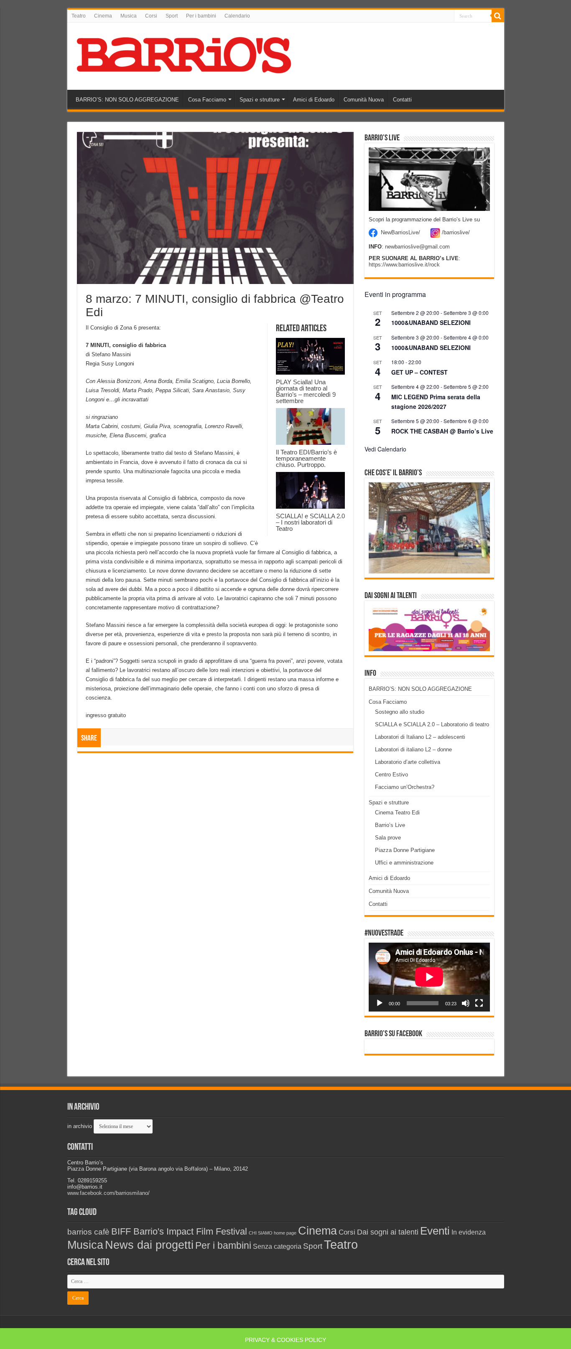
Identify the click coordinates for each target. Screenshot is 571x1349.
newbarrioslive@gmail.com (417, 246)
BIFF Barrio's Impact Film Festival (179, 1232)
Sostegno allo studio (399, 712)
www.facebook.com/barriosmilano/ (108, 1193)
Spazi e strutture (260, 99)
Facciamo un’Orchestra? (404, 787)
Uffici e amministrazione (404, 863)
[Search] (498, 16)
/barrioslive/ (456, 232)
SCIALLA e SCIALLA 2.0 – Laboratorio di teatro (432, 724)
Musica (128, 16)
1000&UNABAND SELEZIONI (431, 322)
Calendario (237, 16)
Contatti (402, 99)
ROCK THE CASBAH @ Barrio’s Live (442, 431)
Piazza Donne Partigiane (405, 850)
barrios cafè (88, 1231)
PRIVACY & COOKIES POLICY (285, 1339)
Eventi (435, 1231)
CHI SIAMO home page (272, 1232)
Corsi (151, 16)
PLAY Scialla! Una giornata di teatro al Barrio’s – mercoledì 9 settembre (306, 391)
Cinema (103, 16)
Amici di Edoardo (313, 99)
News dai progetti (149, 1245)
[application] (429, 977)
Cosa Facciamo (207, 99)
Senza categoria (277, 1246)
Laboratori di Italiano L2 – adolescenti (420, 737)
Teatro (78, 16)
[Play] (379, 1003)
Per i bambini (201, 16)
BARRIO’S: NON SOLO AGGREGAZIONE (127, 99)
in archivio (79, 1126)
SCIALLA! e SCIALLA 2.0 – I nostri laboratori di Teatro (310, 522)
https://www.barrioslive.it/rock (404, 264)
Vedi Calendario (385, 449)
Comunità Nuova (364, 99)
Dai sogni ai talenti (387, 1232)
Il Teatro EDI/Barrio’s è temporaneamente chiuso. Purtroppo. (306, 458)
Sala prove (388, 837)
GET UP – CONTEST (419, 372)
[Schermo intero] (479, 1003)
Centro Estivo (391, 774)
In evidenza (468, 1232)
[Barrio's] (185, 55)
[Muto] (465, 1003)
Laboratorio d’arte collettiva (407, 762)
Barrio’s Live (390, 825)
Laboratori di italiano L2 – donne (413, 749)
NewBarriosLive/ (400, 232)
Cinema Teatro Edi (397, 812)
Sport (172, 16)
